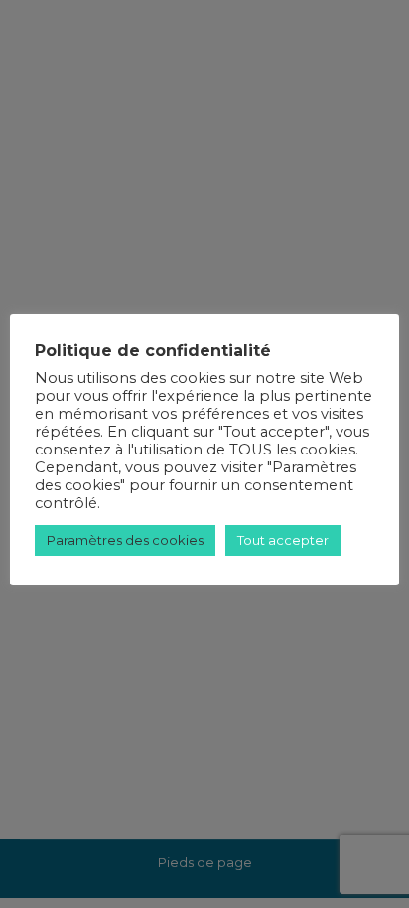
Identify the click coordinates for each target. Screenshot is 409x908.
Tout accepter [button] (283, 540)
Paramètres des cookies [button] (125, 540)
